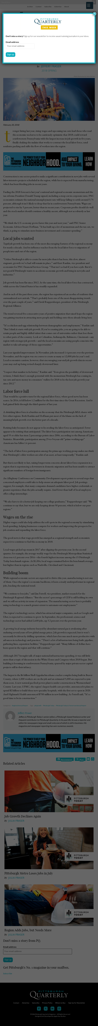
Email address (12, 42)
